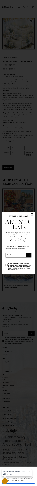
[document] (18, 243)
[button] (32, 215)
